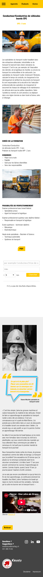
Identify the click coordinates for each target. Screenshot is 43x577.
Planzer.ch (11, 514)
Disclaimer (27, 571)
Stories (35, 4)
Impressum (37, 571)
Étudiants (25, 4)
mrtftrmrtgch (10, 546)
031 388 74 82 (7, 549)
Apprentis (14, 4)
